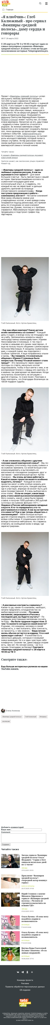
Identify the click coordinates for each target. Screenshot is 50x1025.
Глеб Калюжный (30, 717)
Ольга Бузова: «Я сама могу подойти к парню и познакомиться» (35, 919)
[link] (25, 289)
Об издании (25, 990)
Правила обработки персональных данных (25, 986)
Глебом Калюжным (25, 136)
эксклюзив (6, 721)
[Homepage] (6, 3)
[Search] (40, 3)
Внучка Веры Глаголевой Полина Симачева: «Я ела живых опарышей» (34, 950)
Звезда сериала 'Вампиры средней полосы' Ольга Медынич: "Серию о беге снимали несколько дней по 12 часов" (34, 860)
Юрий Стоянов (9, 119)
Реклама (25, 983)
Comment (5, 832)
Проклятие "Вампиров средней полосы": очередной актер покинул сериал (34, 879)
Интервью (43, 717)
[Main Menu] (46, 3)
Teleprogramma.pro (31, 133)
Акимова (16, 710)
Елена (8, 710)
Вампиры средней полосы (23, 96)
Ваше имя (5, 829)
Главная (9, 9)
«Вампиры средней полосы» (12, 717)
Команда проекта (25, 980)
